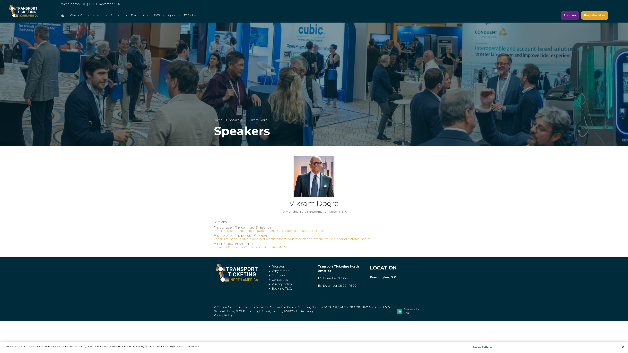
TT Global (190, 15)
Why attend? (281, 271)
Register (278, 266)
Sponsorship (281, 275)
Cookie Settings (482, 347)
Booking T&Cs (282, 288)
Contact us (280, 280)
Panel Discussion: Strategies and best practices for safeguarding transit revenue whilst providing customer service (292, 239)
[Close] (622, 347)
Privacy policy (282, 284)
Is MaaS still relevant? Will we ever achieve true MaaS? (250, 247)
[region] (314, 347)
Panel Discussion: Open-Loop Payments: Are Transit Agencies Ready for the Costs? (270, 230)
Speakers (235, 120)
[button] (570, 15)
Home (218, 120)
